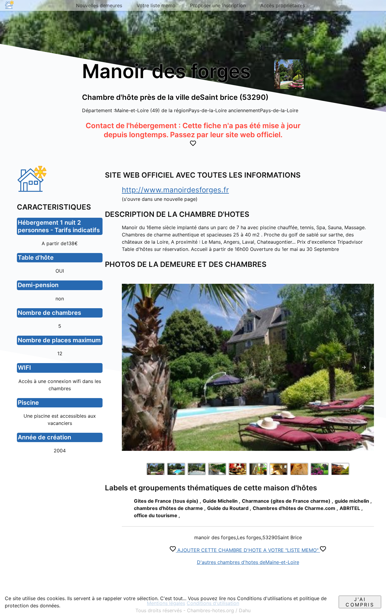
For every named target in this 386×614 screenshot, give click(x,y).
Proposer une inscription (218, 5)
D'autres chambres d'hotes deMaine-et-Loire (248, 562)
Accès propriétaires (282, 5)
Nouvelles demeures (99, 5)
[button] (364, 367)
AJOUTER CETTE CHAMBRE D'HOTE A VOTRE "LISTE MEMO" (248, 550)
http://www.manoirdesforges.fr (175, 189)
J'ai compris (360, 602)
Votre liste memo (156, 5)
